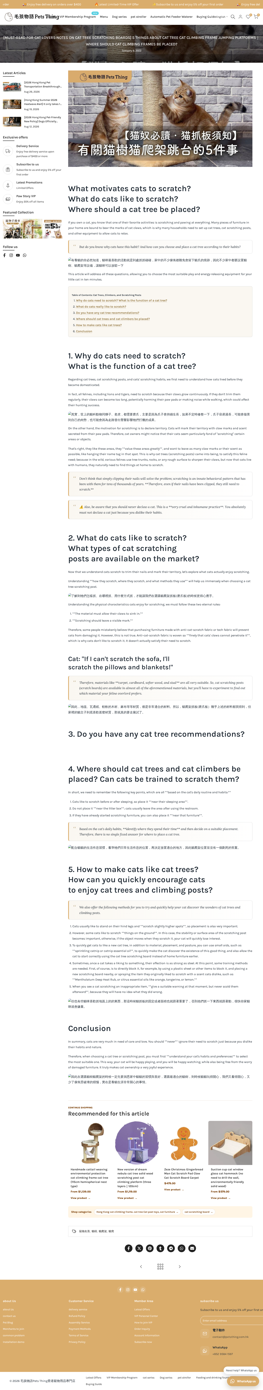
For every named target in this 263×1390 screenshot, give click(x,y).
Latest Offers (142, 1309)
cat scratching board (199, 1211)
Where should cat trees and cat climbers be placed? (113, 319)
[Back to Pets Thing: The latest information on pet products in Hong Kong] (160, 1266)
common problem (14, 1335)
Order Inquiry (142, 1329)
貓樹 (94, 1231)
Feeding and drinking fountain (214, 1377)
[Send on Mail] (192, 1248)
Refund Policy (77, 1316)
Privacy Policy (77, 1342)
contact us (9, 1316)
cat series (148, 1377)
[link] (32, 169)
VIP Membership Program (122, 1377)
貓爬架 (103, 1231)
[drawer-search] (233, 17)
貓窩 (111, 1231)
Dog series (166, 1377)
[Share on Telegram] (171, 1248)
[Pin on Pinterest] (150, 1248)
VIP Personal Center (146, 1316)
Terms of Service (78, 1335)
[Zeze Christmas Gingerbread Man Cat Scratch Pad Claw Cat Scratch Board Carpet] (184, 1143)
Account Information (146, 1335)
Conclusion (84, 331)
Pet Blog (8, 1322)
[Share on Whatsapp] (181, 1248)
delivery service (78, 1309)
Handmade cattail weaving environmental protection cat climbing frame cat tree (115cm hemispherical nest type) (89, 1178)
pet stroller (184, 1377)
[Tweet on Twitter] (139, 1248)
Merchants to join (13, 1329)
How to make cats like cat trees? (99, 325)
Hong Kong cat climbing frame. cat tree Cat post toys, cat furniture (137, 1211)
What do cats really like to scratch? (101, 306)
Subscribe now (143, 1342)
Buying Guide (94, 1384)
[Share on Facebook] (128, 1248)
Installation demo (13, 1342)
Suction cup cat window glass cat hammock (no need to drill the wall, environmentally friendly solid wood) (227, 1178)
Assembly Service (79, 1322)
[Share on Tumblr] (160, 1248)
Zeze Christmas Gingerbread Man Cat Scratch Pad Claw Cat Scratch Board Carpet (183, 1174)
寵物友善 (84, 1231)
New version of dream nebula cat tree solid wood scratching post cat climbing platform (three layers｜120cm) (135, 1178)
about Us (8, 1309)
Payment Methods (80, 1329)
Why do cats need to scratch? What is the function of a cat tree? (121, 300)
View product (80, 1198)
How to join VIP (143, 1322)
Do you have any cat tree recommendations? (107, 313)
